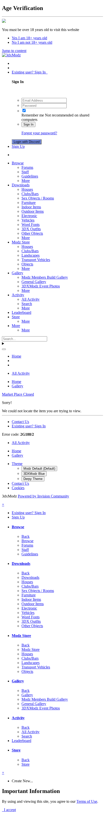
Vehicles (27, 220)
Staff (25, 172)
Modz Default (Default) (39, 468)
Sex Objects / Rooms (37, 198)
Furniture (28, 203)
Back (25, 536)
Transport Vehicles (35, 260)
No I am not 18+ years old (32, 42)
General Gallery (33, 282)
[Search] (4, 349)
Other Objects (32, 233)
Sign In (28, 124)
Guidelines (29, 176)
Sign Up (18, 146)
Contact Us (20, 422)
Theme (17, 464)
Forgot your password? (39, 133)
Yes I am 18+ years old (29, 38)
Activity (18, 295)
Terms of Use (86, 801)
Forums (27, 167)
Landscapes (30, 255)
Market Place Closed (18, 394)
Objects (27, 264)
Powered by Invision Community (43, 496)
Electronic (29, 216)
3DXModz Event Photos (40, 286)
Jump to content (14, 51)
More (25, 181)
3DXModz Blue (34, 474)
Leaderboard (21, 312)
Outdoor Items (32, 211)
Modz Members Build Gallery (44, 277)
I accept (9, 810)
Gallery (17, 273)
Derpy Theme (32, 479)
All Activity (30, 299)
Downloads (21, 185)
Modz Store (21, 242)
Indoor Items (31, 207)
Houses (27, 189)
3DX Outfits (31, 229)
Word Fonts (30, 224)
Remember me (32, 115)
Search (26, 304)
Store (16, 317)
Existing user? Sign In (30, 72)
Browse (18, 163)
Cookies (18, 488)
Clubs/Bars (30, 194)
